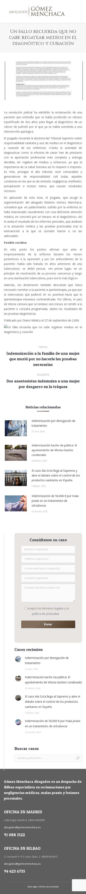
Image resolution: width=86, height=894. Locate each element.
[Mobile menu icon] (79, 11)
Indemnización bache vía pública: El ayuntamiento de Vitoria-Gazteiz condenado (54, 450)
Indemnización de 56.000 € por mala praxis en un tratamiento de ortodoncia (55, 500)
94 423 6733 (14, 871)
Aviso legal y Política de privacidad (43, 886)
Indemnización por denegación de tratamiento (53, 423)
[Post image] (16, 428)
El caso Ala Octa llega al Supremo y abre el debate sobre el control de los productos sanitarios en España (56, 475)
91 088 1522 (14, 834)
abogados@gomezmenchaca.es (22, 827)
